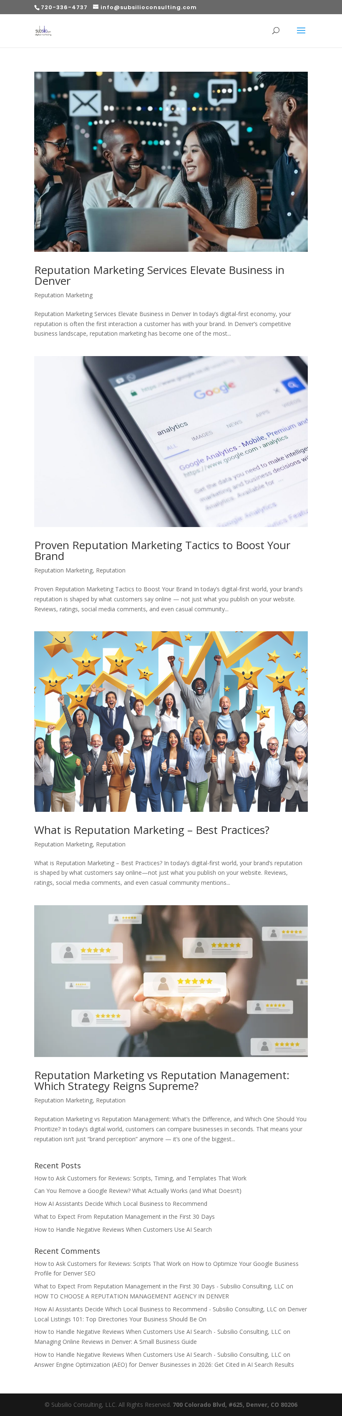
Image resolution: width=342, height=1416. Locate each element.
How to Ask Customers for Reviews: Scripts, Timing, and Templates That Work (140, 1178)
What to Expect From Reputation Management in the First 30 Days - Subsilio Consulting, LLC (159, 1286)
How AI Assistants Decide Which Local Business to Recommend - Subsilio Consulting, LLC (155, 1309)
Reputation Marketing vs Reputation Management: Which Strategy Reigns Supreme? (161, 1080)
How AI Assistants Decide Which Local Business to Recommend (120, 1204)
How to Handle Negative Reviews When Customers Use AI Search (123, 1229)
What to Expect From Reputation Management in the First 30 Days (124, 1216)
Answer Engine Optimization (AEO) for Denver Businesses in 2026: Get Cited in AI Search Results (164, 1364)
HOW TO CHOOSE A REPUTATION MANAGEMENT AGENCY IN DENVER (131, 1296)
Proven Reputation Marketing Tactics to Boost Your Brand (162, 550)
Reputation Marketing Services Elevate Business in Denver (159, 275)
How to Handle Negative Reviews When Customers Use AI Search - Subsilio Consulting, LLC (158, 1332)
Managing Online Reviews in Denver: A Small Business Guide (115, 1342)
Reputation (111, 570)
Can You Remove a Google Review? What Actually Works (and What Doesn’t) (137, 1191)
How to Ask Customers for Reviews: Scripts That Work (107, 1264)
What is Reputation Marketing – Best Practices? (151, 829)
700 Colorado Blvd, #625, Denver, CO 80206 (235, 1404)
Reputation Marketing (63, 295)
